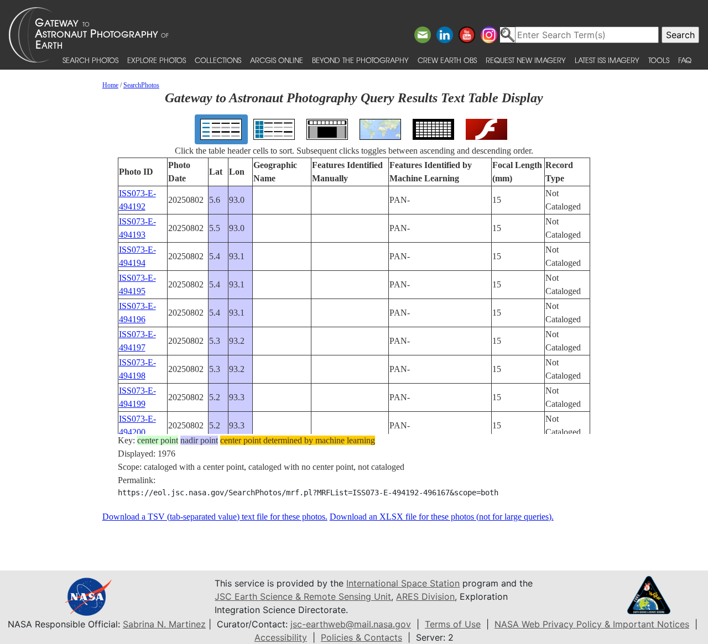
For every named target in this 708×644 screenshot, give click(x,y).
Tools (658, 60)
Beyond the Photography (360, 60)
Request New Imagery (526, 60)
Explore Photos (156, 60)
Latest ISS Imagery (607, 60)
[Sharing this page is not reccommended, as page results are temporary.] (351, 35)
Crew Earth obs (447, 60)
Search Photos (90, 60)
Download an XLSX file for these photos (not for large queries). (442, 516)
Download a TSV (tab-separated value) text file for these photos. (214, 516)
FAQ (684, 60)
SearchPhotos (141, 85)
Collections (218, 60)
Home (110, 85)
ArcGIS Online (276, 60)
